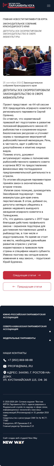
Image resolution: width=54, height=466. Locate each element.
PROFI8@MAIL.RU (20, 366)
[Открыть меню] (48, 5)
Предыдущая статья (29, 286)
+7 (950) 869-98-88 (20, 360)
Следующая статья (24, 275)
